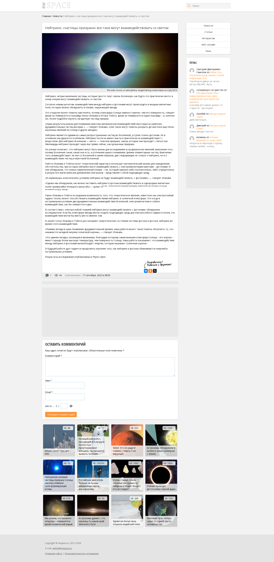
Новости (57, 16)
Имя (48, 380)
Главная (46, 16)
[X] (155, 271)
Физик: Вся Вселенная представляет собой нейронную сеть (206, 75)
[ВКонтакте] (146, 271)
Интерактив (208, 38)
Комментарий (53, 355)
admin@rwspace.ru (62, 548)
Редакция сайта (53, 553)
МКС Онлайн (208, 44)
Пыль (208, 50)
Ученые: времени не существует (209, 139)
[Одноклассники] (150, 271)
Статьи (208, 31)
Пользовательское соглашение (82, 553)
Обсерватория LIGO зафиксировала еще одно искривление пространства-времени (204, 97)
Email (49, 392)
